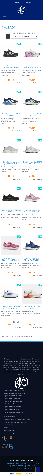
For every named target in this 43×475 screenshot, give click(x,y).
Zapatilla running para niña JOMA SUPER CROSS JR (11, 259)
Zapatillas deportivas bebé (12, 398)
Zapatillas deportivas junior (13, 396)
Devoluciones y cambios (12, 433)
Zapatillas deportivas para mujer (14, 393)
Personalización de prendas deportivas (17, 419)
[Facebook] (4, 438)
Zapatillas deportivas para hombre (15, 390)
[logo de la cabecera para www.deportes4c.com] (22, 10)
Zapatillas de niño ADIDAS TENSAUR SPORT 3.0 (11, 307)
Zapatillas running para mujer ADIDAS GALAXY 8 (32, 67)
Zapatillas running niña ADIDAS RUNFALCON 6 (32, 211)
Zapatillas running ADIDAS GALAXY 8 (11, 115)
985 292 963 (28, 468)
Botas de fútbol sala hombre (13, 401)
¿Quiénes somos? (10, 416)
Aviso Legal (10, 463)
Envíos (6, 427)
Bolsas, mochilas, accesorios (13, 412)
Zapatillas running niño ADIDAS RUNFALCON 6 (11, 67)
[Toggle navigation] (5, 17)
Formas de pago (9, 425)
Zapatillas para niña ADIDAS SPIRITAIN (32, 163)
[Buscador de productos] (37, 17)
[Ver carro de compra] (40, 17)
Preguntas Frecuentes (15, 466)
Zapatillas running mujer (11, 409)
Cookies (36, 463)
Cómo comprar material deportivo (15, 422)
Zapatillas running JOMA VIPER (32, 307)
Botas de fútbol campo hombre (14, 404)
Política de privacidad (23, 463)
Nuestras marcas (9, 430)
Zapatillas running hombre (12, 406)
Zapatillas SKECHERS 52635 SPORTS (11, 211)
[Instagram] (11, 438)
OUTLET (20, 370)
